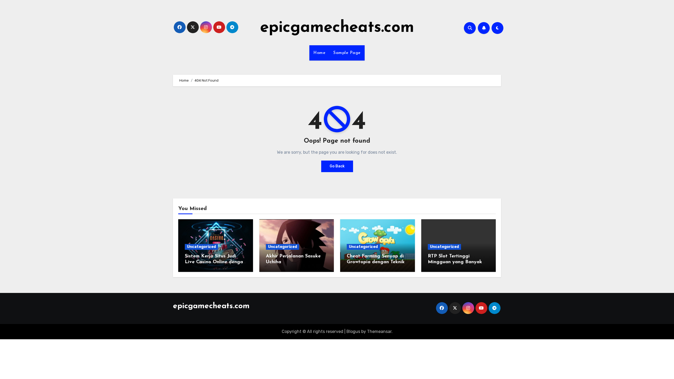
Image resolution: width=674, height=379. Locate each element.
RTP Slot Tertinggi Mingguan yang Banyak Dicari (455, 262)
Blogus (353, 331)
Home (319, 53)
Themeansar (379, 331)
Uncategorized (201, 247)
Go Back (337, 166)
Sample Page (347, 53)
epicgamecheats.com (337, 28)
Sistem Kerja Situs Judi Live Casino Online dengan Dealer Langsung (215, 262)
